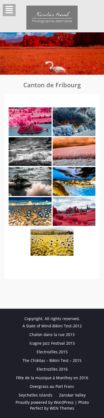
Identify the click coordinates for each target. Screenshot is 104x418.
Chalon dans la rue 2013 (52, 334)
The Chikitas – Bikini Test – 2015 (52, 360)
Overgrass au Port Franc (52, 386)
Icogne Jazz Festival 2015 (52, 343)
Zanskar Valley (72, 395)
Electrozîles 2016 (52, 369)
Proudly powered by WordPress (45, 402)
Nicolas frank (52, 14)
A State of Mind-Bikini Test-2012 (52, 325)
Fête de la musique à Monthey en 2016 (52, 377)
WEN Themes (62, 408)
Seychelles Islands (35, 395)
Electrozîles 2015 (52, 351)
